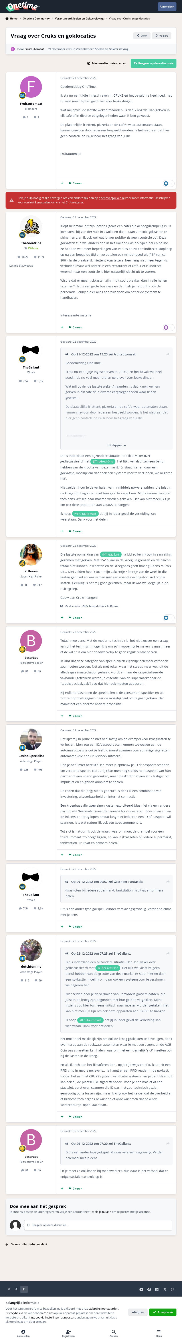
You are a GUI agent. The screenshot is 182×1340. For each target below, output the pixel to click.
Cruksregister (74, 202)
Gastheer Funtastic (128, 882)
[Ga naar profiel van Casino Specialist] (31, 739)
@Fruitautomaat (85, 514)
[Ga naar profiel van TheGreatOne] (31, 226)
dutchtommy (31, 966)
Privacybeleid (14, 1313)
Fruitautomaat (34, 49)
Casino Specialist (31, 756)
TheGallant (31, 367)
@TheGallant (110, 554)
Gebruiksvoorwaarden (103, 1309)
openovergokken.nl (112, 198)
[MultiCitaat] (62, 183)
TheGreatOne (31, 243)
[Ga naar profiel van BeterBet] (31, 641)
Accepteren (165, 1312)
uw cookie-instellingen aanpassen (53, 1317)
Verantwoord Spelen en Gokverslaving (102, 49)
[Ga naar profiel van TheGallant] (31, 350)
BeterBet (31, 657)
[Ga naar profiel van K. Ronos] (31, 555)
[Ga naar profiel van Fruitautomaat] (13, 49)
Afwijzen (138, 1312)
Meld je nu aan (101, 1212)
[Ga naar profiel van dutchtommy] (31, 950)
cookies (48, 1313)
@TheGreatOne (103, 461)
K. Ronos (31, 571)
